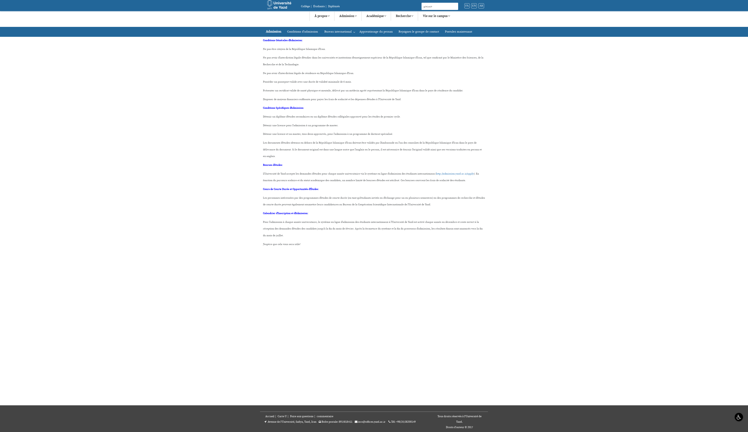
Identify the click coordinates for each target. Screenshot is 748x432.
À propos (321, 16)
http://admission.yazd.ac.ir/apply (455, 173)
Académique (375, 16)
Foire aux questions (301, 416)
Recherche (403, 16)
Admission (346, 16)
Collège (305, 6)
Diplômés (334, 6)
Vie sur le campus (435, 16)
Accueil (269, 416)
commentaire (325, 416)
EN (474, 5)
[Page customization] (738, 417)
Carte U (282, 416)
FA (467, 5)
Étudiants (319, 6)
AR (481, 5)
